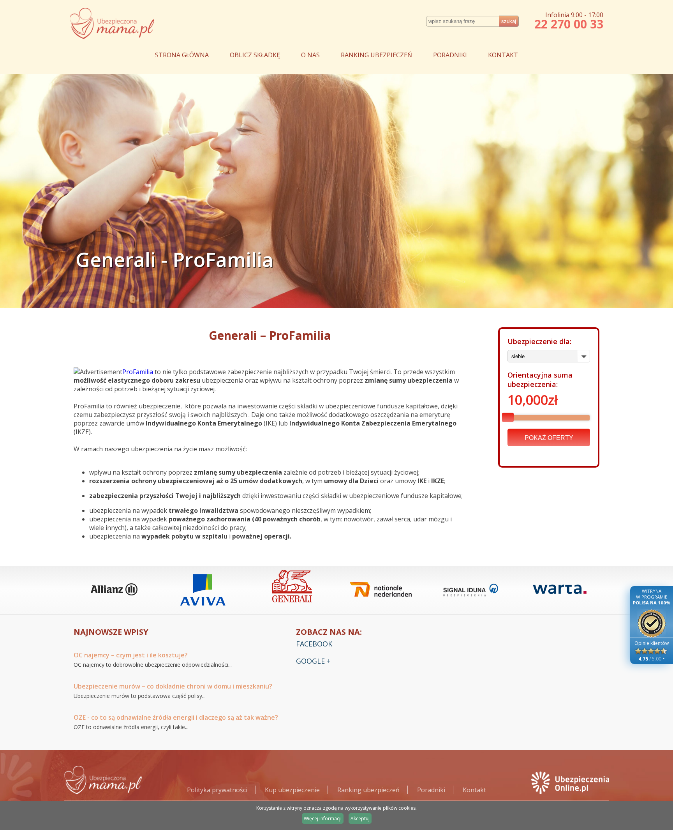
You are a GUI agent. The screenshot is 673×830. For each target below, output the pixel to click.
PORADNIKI (450, 55)
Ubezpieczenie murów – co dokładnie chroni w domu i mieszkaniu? (173, 686)
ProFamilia (137, 371)
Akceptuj (360, 818)
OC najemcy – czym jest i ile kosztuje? (131, 655)
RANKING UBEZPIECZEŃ (376, 55)
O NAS (310, 55)
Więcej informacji (323, 818)
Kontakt (474, 790)
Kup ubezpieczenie (292, 790)
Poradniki (431, 790)
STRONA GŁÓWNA (182, 55)
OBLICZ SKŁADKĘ (255, 55)
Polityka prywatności (217, 790)
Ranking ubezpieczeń (368, 790)
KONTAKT (503, 55)
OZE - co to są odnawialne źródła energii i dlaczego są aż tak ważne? (176, 717)
